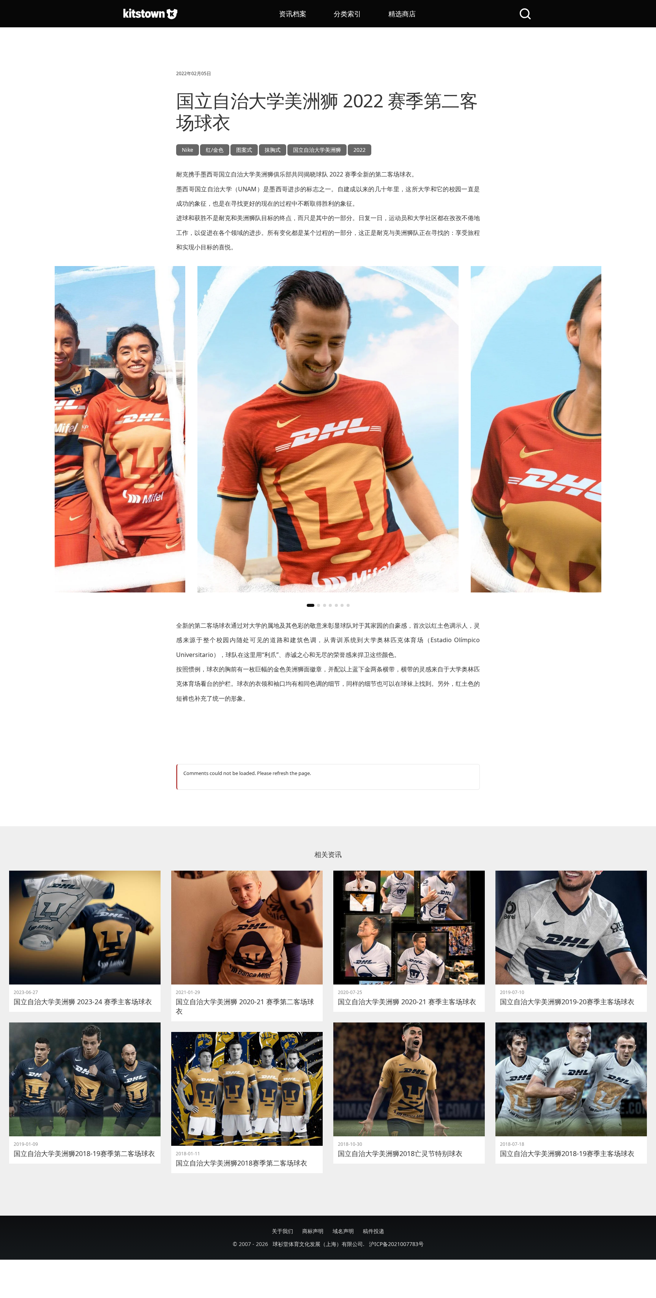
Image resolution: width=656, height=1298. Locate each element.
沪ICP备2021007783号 (396, 1244)
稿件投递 (373, 1231)
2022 (359, 149)
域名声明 (343, 1231)
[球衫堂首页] (150, 13)
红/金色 (215, 149)
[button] (310, 605)
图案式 (244, 149)
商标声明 (312, 1231)
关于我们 (282, 1231)
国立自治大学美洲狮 (317, 149)
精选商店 (402, 13)
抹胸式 (273, 149)
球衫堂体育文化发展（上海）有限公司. (318, 1244)
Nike (187, 149)
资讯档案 (292, 13)
